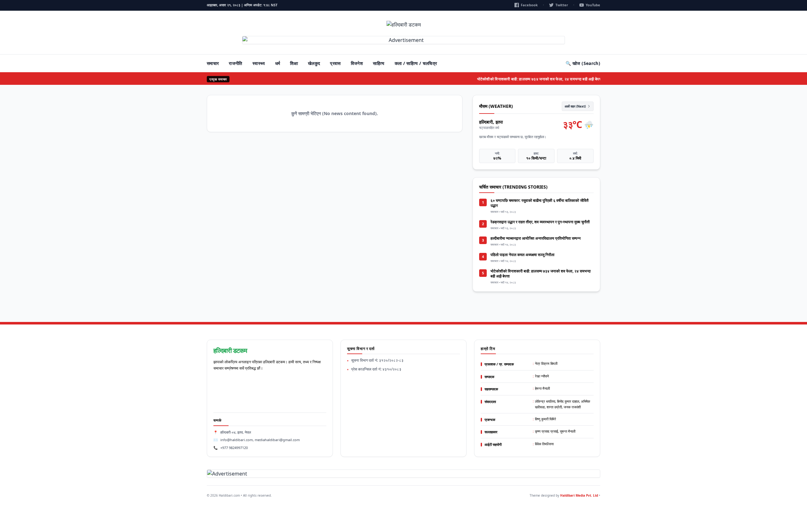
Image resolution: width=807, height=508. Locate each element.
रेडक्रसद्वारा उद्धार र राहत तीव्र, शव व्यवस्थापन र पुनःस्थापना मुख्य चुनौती (540, 222)
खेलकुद (314, 63)
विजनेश (357, 63)
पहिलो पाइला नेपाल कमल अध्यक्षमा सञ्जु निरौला (522, 254)
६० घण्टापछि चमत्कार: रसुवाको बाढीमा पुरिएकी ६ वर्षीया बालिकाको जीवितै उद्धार (540, 203)
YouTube (593, 5)
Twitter (561, 5)
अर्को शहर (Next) (575, 106)
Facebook (529, 5)
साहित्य (378, 63)
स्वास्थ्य (259, 63)
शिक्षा (294, 63)
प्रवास (335, 63)
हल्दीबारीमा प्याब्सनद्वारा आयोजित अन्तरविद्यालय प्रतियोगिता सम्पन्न (536, 238)
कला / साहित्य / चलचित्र (416, 63)
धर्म (277, 63)
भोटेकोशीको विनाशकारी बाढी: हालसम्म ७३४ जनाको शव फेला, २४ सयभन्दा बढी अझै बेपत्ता (533, 79)
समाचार (213, 63)
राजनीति (235, 63)
